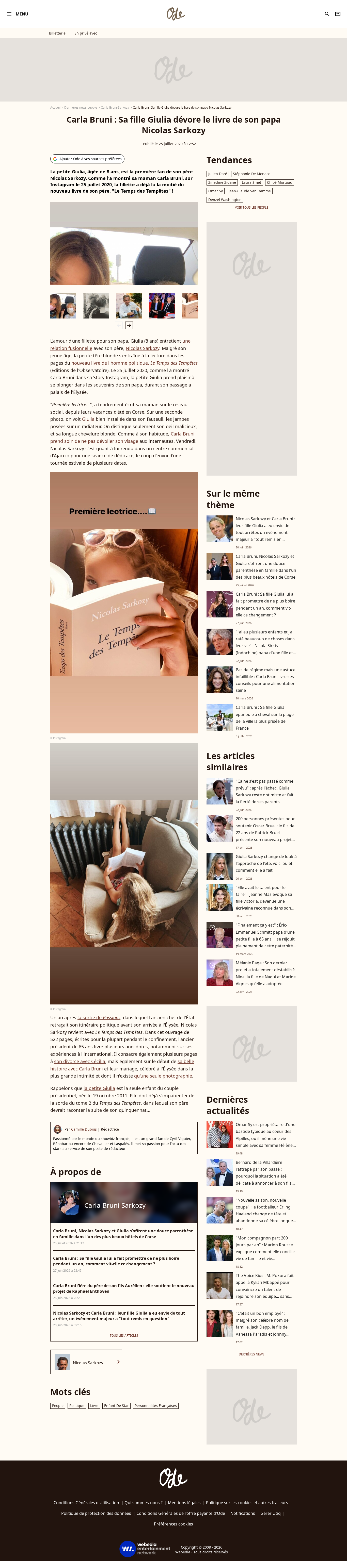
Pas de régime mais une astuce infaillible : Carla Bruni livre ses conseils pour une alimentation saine (265, 680)
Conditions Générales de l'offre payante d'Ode (180, 1513)
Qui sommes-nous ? (143, 1502)
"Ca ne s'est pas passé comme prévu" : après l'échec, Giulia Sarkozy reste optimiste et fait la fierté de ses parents (264, 791)
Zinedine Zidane (222, 182)
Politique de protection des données (96, 1513)
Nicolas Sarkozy (142, 348)
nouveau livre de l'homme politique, (134, 363)
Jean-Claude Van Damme (250, 191)
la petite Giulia (99, 1088)
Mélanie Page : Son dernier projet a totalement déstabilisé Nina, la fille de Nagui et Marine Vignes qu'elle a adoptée (266, 973)
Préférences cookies (173, 1524)
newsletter (338, 14)
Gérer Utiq (270, 1513)
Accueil (55, 107)
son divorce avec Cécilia (79, 1061)
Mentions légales (184, 1502)
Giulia (88, 419)
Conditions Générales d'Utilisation (86, 1502)
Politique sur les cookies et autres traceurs (247, 1502)
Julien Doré (217, 173)
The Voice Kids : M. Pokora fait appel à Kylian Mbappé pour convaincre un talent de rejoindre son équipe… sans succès (265, 1289)
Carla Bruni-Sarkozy (115, 107)
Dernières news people (80, 107)
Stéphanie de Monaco (251, 173)
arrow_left (119, 325)
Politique (76, 1405)
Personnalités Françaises (156, 1405)
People (58, 1405)
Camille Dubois (84, 1129)
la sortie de (98, 1017)
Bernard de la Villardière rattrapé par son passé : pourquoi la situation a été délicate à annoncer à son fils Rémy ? (264, 1176)
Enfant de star (116, 1405)
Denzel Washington (225, 199)
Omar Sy (215, 191)
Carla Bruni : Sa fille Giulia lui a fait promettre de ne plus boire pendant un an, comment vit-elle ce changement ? (265, 604)
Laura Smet (251, 182)
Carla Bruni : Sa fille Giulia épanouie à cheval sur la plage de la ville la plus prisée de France (265, 717)
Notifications (242, 1513)
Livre (94, 1405)
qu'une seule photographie (163, 1076)
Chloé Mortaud (279, 182)
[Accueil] (176, 14)
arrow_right (129, 325)
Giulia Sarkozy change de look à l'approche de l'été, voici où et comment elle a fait (266, 863)
